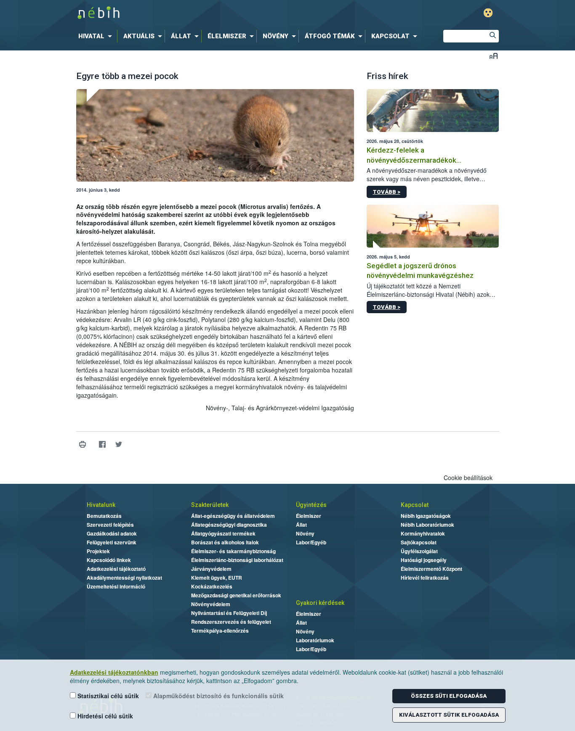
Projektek (98, 551)
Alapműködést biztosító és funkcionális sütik (218, 695)
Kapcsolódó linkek (109, 560)
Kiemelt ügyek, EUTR (216, 577)
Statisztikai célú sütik (107, 695)
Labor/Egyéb (311, 542)
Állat (301, 524)
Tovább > (386, 192)
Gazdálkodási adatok (112, 533)
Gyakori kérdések (320, 602)
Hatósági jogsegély (424, 560)
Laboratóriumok (315, 640)
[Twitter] (118, 444)
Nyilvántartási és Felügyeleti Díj (229, 613)
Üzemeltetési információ (116, 586)
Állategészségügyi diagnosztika (229, 524)
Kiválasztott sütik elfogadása (449, 715)
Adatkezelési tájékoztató (116, 569)
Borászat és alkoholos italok (225, 542)
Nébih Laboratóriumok (427, 524)
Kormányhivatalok (423, 533)
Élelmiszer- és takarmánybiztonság (233, 551)
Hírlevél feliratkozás (425, 577)
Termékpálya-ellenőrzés (220, 630)
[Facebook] (102, 444)
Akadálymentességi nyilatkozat (124, 577)
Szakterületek (210, 504)
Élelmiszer (308, 516)
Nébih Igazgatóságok (426, 516)
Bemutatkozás (104, 516)
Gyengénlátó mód (488, 12)
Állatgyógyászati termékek (223, 533)
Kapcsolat (415, 504)
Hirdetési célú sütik (104, 716)
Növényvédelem (210, 604)
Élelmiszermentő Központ (431, 569)
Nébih (197, 13)
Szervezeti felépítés (110, 524)
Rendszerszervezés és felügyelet (231, 621)
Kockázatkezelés (211, 586)
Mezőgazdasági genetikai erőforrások (236, 595)
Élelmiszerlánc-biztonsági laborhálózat (237, 560)
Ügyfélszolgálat (419, 551)
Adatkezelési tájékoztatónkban (114, 672)
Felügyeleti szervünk (111, 542)
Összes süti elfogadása (449, 696)
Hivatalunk (101, 504)
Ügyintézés (311, 504)
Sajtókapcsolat (419, 542)
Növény (305, 533)
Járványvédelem (211, 569)
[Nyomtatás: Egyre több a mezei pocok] (82, 444)
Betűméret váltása (493, 55)
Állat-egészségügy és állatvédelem (233, 516)
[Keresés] (492, 36)
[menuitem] (96, 36)
